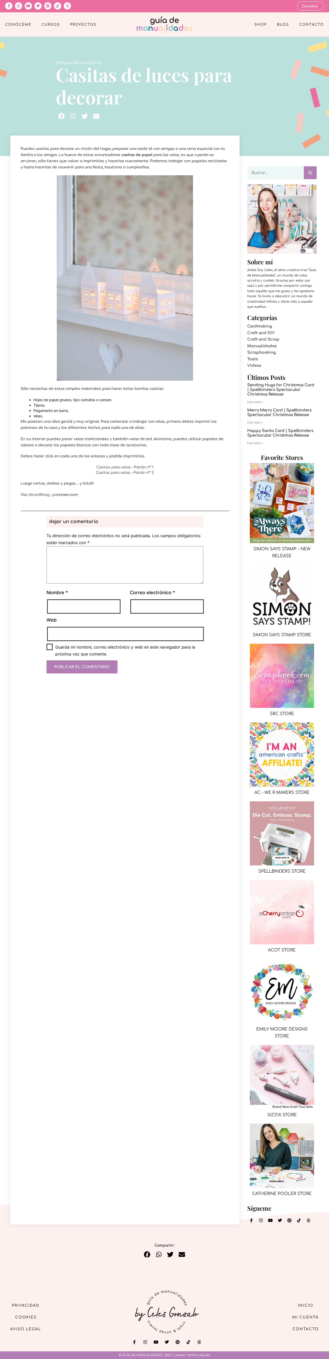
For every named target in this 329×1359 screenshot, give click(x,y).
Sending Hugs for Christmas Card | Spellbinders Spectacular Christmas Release (280, 390)
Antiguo (63, 63)
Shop (260, 24)
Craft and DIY (261, 333)
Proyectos (83, 24)
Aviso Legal (25, 1329)
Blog (283, 24)
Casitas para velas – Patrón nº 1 (124, 467)
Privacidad (26, 1305)
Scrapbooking (261, 352)
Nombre (57, 592)
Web (52, 620)
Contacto (311, 24)
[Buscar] (310, 172)
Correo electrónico (152, 592)
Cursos (51, 24)
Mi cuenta (305, 1317)
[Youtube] (28, 5)
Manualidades (87, 63)
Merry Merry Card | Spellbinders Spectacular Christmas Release (279, 412)
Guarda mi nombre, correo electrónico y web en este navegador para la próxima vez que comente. (125, 650)
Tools (252, 359)
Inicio (305, 1305)
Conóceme (18, 24)
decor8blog (38, 495)
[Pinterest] (47, 5)
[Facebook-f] (8, 5)
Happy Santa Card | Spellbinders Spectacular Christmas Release (280, 433)
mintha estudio (198, 1355)
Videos (254, 365)
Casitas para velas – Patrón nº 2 (125, 473)
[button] (61, 116)
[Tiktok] (57, 5)
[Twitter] (38, 5)
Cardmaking (259, 326)
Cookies (25, 1317)
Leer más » (255, 402)
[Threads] (67, 5)
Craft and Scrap (263, 339)
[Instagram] (18, 5)
